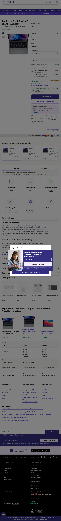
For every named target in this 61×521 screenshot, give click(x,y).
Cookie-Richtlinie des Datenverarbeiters (22, 262)
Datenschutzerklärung (28, 260)
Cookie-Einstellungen (31, 259)
